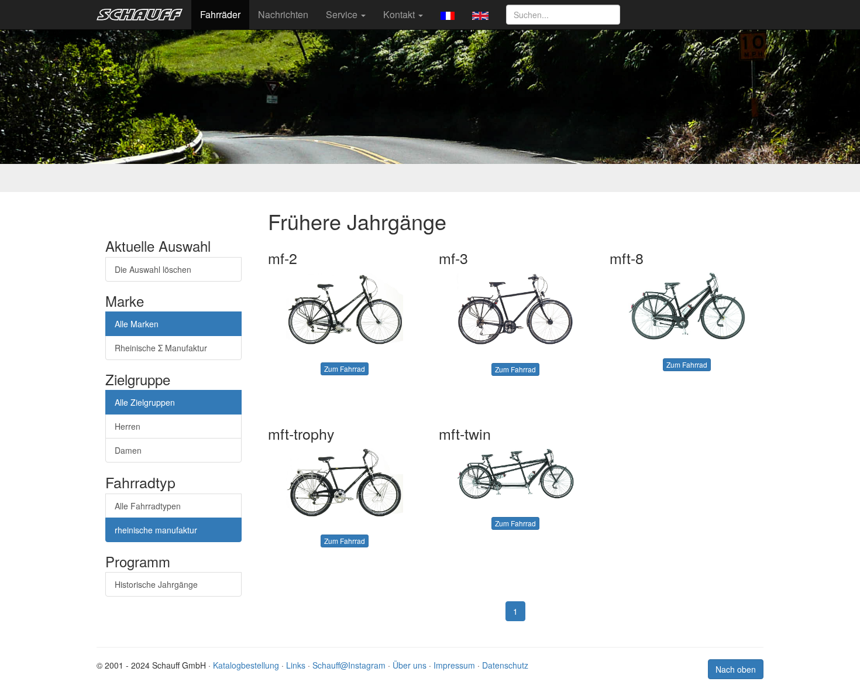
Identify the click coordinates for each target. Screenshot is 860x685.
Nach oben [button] (735, 669)
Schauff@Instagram (349, 665)
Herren (127, 426)
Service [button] (343, 14)
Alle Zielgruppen (145, 402)
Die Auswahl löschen (153, 269)
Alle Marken (137, 324)
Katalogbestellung (246, 665)
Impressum (454, 665)
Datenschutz (505, 665)
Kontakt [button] (400, 14)
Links (295, 665)
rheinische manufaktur (156, 530)
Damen (128, 450)
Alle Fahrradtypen (148, 506)
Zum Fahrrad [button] (344, 369)
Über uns (409, 665)
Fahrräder (220, 14)
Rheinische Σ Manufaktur (161, 348)
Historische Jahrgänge (156, 584)
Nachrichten (283, 14)
